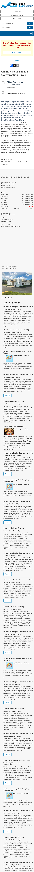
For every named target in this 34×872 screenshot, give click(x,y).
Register (17, 60)
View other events (17, 52)
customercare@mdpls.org (8, 182)
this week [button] (16, 208)
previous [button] (4, 208)
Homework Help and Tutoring (13, 401)
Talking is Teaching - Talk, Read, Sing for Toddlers (17, 352)
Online (9, 161)
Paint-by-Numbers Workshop (13, 426)
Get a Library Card (17, 15)
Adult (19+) (10, 159)
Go (30, 23)
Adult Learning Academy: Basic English (17, 760)
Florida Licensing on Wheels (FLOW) (16, 330)
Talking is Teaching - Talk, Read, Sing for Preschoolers (17, 481)
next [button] (30, 208)
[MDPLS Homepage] (17, 5)
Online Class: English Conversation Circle (18, 307)
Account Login (17, 12)
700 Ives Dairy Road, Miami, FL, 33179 (12, 267)
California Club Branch (16, 93)
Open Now (17, 18)
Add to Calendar (11, 87)
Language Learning (16, 161)
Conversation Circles (24, 161)
